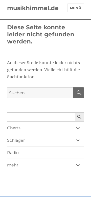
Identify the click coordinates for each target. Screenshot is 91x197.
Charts (13, 128)
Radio (13, 152)
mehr (12, 165)
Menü (75, 8)
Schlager (16, 140)
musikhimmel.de (33, 8)
